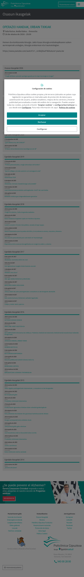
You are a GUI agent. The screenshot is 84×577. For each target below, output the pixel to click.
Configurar (42, 129)
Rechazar (42, 122)
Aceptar (42, 115)
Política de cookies (67, 107)
